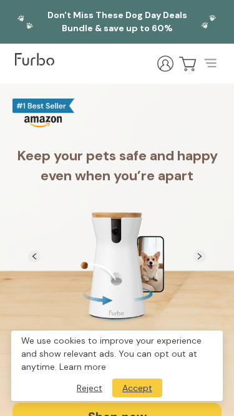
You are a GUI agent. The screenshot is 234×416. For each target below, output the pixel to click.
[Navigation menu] (210, 63)
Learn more (82, 366)
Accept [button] (137, 388)
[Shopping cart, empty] (188, 63)
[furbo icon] (34, 59)
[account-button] (165, 63)
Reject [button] (89, 388)
